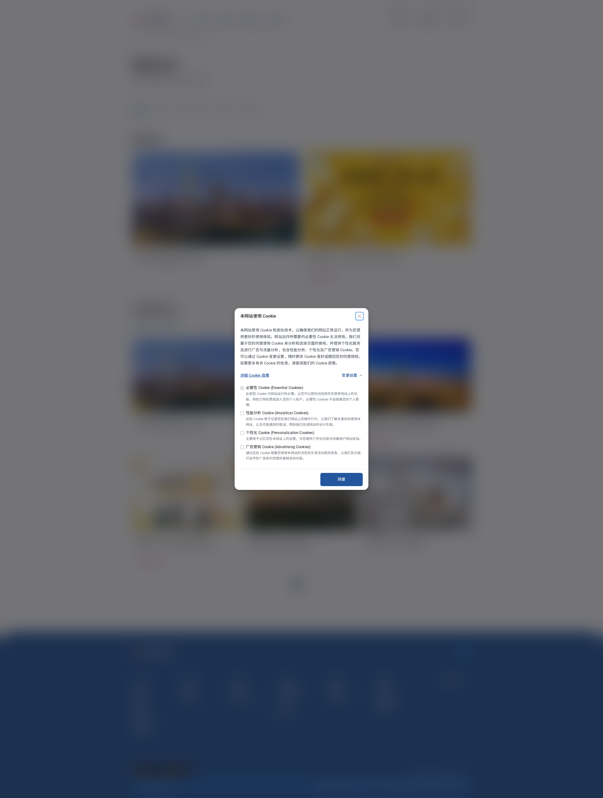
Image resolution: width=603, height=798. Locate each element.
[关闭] (359, 316)
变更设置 (349, 375)
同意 (341, 479)
